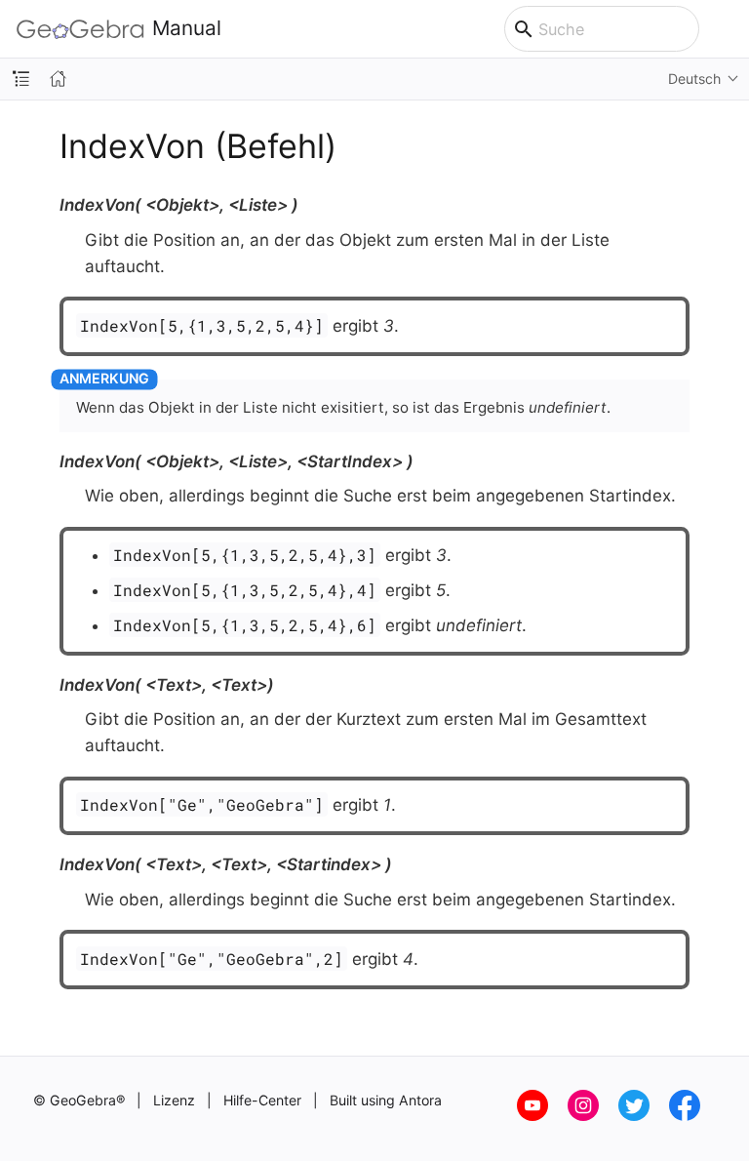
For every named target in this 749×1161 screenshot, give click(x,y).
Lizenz (174, 1100)
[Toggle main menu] (724, 29)
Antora (420, 1100)
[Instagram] (593, 1115)
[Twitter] (643, 1115)
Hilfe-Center (262, 1100)
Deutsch (694, 78)
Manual (186, 29)
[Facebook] (692, 1115)
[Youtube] (542, 1115)
